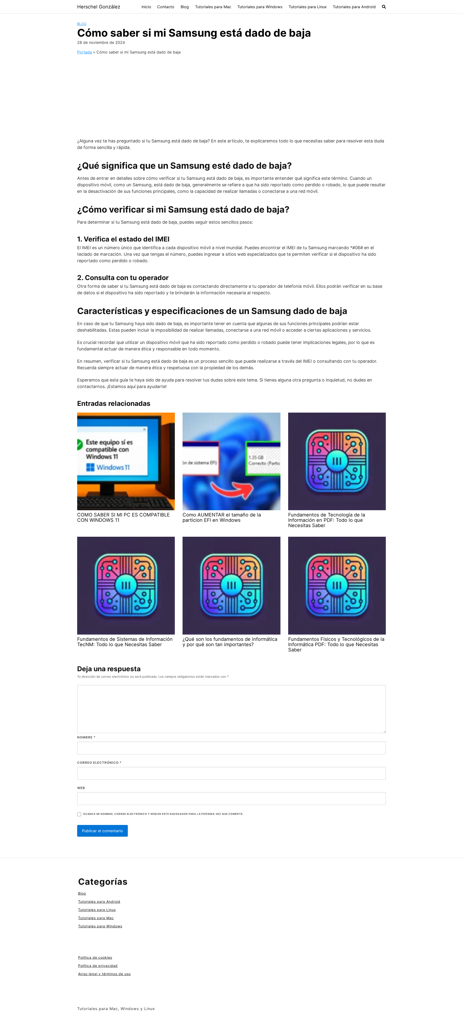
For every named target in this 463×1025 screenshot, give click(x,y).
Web (81, 788)
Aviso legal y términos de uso (104, 974)
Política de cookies (95, 957)
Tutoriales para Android (354, 6)
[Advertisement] (231, 92)
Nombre (86, 737)
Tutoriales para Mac (213, 6)
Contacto (165, 6)
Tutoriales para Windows (259, 6)
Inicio (146, 6)
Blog (185, 6)
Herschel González (98, 6)
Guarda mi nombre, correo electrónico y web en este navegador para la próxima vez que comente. (163, 814)
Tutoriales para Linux (308, 6)
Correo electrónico (99, 762)
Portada (84, 52)
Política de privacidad (98, 966)
